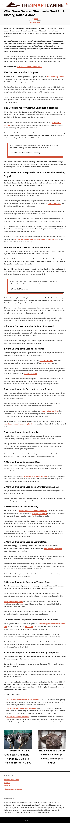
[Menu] (3, 4)
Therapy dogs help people (13, 601)
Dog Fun (38, 22)
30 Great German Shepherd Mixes (29, 66)
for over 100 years (30, 373)
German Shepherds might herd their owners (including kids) (36, 239)
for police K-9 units (46, 360)
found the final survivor (49, 411)
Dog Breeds (33, 22)
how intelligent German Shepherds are (33, 510)
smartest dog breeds (39, 513)
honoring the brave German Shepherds (18, 424)
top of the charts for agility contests (34, 476)
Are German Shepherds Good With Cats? (21, 708)
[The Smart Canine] (35, 4)
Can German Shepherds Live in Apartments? (22, 700)
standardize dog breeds (55, 77)
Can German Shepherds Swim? (17, 717)
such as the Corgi (54, 203)
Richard (36, 18)
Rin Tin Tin (29, 626)
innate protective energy (53, 548)
